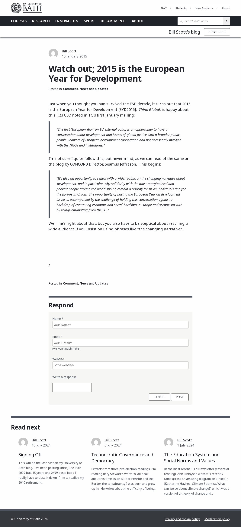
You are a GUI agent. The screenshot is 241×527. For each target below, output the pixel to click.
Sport (89, 21)
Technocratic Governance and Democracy (122, 457)
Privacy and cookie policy (182, 519)
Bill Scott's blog (184, 32)
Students (181, 8)
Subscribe (217, 32)
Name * (57, 319)
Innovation (66, 21)
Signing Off (30, 454)
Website (58, 359)
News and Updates (94, 89)
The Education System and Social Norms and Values (192, 457)
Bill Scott (69, 51)
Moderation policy (217, 519)
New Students (204, 8)
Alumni (226, 8)
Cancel (159, 397)
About (138, 21)
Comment (70, 89)
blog (60, 164)
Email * (57, 337)
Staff (164, 8)
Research (41, 21)
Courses (19, 21)
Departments (113, 21)
